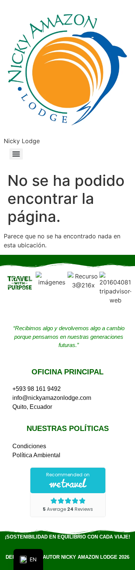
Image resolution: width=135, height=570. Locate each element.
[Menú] (16, 154)
